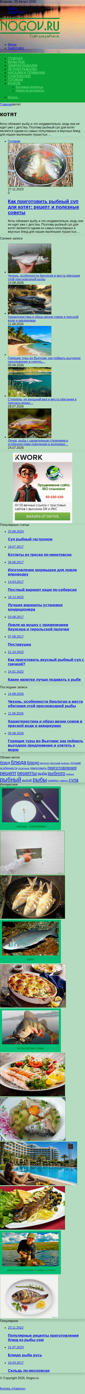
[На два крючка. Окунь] (30, 1051)
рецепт (8, 773)
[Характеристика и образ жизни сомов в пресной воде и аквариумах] (29, 313)
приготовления (61, 767)
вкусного (45, 763)
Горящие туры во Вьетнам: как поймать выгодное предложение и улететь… (44, 359)
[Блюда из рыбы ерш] (32, 917)
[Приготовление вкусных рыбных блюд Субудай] (32, 1228)
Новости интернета (30, 90)
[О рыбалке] (30, 37)
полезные (23, 768)
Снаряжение (19, 76)
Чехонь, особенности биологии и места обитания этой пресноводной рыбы (44, 277)
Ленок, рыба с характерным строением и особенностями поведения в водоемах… (38, 442)
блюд (5, 762)
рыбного (56, 773)
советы (64, 780)
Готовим (15, 79)
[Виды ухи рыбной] (33, 1139)
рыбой (27, 780)
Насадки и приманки (26, 72)
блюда (18, 762)
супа (73, 779)
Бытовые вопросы (29, 87)
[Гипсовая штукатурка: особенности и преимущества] (32, 873)
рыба (42, 773)
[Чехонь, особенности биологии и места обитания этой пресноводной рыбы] (29, 272)
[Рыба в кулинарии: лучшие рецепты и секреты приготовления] (32, 1095)
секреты (53, 780)
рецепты (27, 773)
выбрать (65, 763)
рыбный (10, 779)
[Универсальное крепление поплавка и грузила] (30, 1273)
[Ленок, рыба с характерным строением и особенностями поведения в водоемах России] (29, 437)
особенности (8, 768)
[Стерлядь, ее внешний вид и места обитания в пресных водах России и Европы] (29, 395)
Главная (6, 104)
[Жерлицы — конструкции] (30, 829)
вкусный (55, 763)
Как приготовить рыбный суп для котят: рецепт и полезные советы (43, 207)
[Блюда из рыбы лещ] (29, 1317)
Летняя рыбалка (22, 69)
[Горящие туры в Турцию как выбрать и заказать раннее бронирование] (38, 1184)
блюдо (33, 762)
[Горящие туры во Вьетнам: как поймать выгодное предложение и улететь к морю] (29, 354)
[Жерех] (30, 962)
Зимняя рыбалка (23, 65)
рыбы (40, 779)
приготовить (38, 768)
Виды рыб (16, 62)
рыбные (70, 774)
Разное (14, 83)
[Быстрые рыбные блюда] (33, 1006)
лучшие (75, 763)
